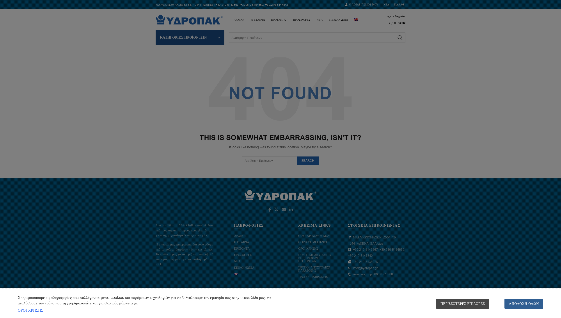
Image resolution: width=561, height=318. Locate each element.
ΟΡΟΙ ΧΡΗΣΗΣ (30, 310)
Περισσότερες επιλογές (462, 303)
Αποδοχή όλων (524, 303)
